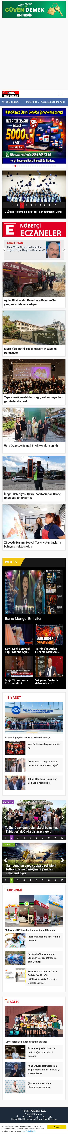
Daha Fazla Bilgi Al (28, 1131)
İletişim (53, 1119)
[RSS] (44, 1116)
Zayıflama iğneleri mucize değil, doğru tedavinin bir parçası (41, 1052)
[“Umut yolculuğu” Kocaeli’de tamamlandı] (34, 1022)
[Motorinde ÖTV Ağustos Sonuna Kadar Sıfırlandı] (34, 911)
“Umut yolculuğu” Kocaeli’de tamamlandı (26, 1042)
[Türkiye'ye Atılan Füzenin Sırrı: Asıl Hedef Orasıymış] (49, 634)
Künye (14, 1119)
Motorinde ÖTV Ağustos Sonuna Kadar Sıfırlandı (28, 102)
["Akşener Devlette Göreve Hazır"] (49, 666)
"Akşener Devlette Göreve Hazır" (46, 682)
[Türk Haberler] (10, 94)
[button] (4, 250)
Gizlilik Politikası (27, 1119)
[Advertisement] (34, 54)
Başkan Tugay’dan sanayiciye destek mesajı (27, 737)
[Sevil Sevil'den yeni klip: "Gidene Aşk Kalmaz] (19, 634)
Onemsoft (38, 1114)
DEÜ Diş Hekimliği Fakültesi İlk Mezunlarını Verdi (33, 211)
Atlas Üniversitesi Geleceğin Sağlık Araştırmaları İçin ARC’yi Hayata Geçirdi (44, 1070)
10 (54, 205)
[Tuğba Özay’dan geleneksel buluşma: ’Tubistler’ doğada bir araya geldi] (34, 817)
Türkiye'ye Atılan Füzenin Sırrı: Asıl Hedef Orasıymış (46, 652)
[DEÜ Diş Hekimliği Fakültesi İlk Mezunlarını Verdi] (34, 186)
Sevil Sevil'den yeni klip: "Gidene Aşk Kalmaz (17, 652)
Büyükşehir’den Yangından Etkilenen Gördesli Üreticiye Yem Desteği (42, 958)
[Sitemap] (50, 1116)
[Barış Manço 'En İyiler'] (34, 592)
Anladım (57, 1127)
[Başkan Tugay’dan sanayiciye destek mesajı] (34, 718)
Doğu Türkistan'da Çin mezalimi (16, 682)
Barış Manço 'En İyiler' (23, 618)
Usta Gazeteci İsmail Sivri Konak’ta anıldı (31, 445)
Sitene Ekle (42, 1119)
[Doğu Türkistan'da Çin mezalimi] (19, 666)
